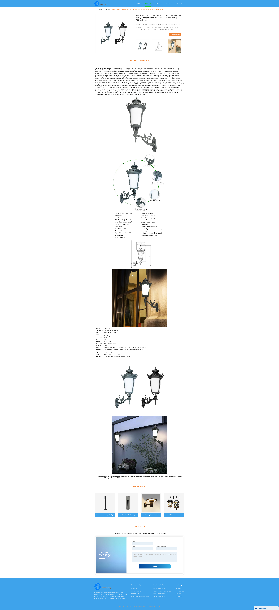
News (157, 4)
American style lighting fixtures (140, 596)
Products (148, 4)
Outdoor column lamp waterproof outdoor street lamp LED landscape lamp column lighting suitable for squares (149, 476)
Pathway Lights (135, 594)
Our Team (178, 594)
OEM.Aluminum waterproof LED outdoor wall (162, 591)
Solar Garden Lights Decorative (107, 476)
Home (138, 4)
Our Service (179, 596)
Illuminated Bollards (117, 478)
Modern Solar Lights (159, 588)
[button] (179, 487)
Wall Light (134, 588)
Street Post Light (136, 591)
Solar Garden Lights (159, 594)
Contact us (168, 4)
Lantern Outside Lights (104, 478)
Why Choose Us (180, 591)
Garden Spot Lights (158, 596)
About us (179, 4)
